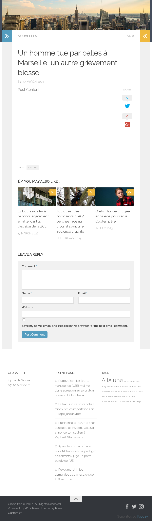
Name (27, 293)
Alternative (129, 381)
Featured (137, 386)
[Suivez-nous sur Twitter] (134, 506)
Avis (138, 381)
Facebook (126, 386)
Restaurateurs (121, 396)
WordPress (32, 508)
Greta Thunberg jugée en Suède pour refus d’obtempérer (112, 216)
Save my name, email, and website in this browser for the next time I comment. (75, 325)
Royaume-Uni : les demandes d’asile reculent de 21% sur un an (74, 474)
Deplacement (114, 386)
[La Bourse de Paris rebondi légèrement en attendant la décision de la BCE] (37, 196)
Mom (134, 391)
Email (82, 293)
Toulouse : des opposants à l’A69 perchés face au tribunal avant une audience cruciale (71, 221)
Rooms (131, 396)
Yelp (138, 401)
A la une (32, 167)
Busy (104, 386)
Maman (127, 391)
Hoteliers (106, 391)
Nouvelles (27, 36)
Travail (114, 401)
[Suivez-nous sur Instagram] (141, 506)
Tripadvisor (123, 401)
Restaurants (107, 396)
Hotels (114, 391)
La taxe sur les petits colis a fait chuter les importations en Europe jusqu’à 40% (74, 409)
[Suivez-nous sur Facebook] (127, 506)
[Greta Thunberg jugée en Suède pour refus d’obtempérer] (114, 196)
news (140, 391)
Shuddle (106, 401)
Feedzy (142, 516)
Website (27, 307)
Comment (29, 266)
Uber (132, 401)
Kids (120, 391)
